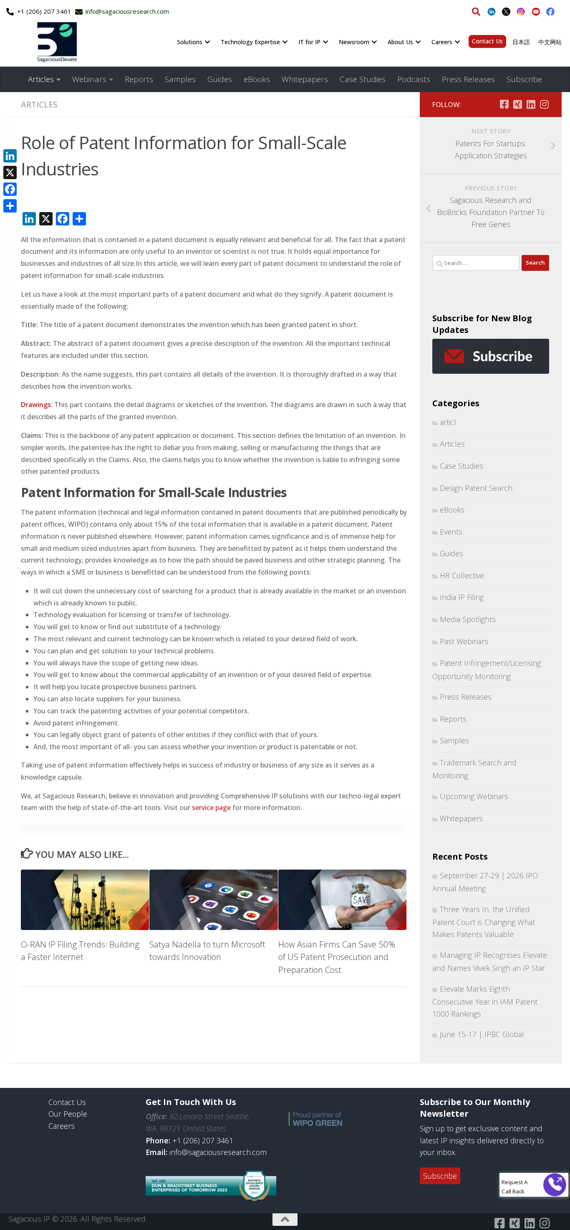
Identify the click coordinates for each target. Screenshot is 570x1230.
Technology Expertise (250, 42)
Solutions (189, 42)
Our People (67, 1114)
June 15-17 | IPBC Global (482, 1034)
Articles (41, 79)
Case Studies (363, 79)
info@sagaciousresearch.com (218, 1152)
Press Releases (468, 79)
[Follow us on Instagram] (544, 104)
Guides (219, 79)
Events (451, 532)
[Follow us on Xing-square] (517, 104)
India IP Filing (462, 597)
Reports (139, 79)
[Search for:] (476, 263)
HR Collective (462, 575)
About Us (400, 42)
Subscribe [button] (440, 1176)
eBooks (257, 79)
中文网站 (550, 42)
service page (211, 807)
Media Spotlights (468, 619)
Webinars (89, 79)
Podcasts (413, 79)
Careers (441, 42)
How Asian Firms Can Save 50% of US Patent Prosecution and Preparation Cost (336, 956)
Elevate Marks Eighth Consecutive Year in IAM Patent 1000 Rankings (484, 1001)
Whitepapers (305, 79)
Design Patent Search (476, 488)
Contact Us (487, 41)
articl (448, 422)
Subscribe (524, 79)
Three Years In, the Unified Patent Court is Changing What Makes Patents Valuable (483, 921)
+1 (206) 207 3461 (202, 1140)
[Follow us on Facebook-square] (504, 104)
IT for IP (309, 42)
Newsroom (354, 42)
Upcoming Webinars (474, 796)
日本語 (521, 42)
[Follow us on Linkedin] (531, 104)
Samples (180, 79)
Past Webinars (464, 641)
